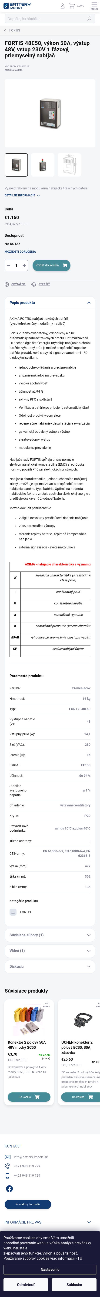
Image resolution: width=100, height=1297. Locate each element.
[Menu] (94, 6)
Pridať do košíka (47, 265)
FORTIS (25, 912)
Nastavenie (50, 1269)
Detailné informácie (20, 195)
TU (79, 1258)
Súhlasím (74, 1285)
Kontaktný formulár (28, 1204)
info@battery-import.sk (31, 1157)
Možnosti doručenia (20, 251)
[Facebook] (9, 1188)
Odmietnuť (26, 1285)
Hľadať (89, 18)
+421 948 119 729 (27, 1166)
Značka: (14, 70)
